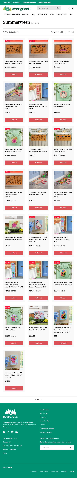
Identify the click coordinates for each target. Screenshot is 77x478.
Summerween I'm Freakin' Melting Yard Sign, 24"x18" (13, 238)
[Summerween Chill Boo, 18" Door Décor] (63, 92)
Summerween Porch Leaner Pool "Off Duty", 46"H (61, 239)
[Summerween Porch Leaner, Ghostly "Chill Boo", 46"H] (38, 92)
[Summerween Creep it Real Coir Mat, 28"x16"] (38, 49)
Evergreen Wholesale (47, 428)
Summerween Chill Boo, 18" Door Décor (62, 105)
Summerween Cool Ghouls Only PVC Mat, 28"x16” (38, 193)
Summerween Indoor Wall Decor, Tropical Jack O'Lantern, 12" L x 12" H (62, 330)
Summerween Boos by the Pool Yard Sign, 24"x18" (38, 329)
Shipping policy (44, 471)
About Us (43, 417)
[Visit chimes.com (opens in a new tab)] (44, 2)
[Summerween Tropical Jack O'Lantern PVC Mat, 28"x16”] (63, 180)
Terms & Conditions (9, 449)
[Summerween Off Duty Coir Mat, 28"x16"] (63, 49)
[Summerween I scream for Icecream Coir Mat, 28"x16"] (14, 180)
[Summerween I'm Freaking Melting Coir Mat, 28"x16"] (14, 49)
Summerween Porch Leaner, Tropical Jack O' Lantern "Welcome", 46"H (37, 285)
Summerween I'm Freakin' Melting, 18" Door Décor (13, 150)
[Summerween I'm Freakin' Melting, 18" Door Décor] (14, 137)
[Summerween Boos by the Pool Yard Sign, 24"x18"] (38, 315)
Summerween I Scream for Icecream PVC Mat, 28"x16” (13, 106)
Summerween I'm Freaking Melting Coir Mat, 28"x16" (13, 62)
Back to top (38, 400)
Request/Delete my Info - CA (12, 445)
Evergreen (9, 467)
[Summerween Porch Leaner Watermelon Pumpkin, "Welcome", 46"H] (14, 270)
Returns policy (54, 471)
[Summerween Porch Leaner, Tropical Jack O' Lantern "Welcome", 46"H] (38, 270)
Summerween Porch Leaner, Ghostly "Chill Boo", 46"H (38, 106)
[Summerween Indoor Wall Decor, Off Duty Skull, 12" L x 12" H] (14, 360)
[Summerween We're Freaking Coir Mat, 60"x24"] (38, 137)
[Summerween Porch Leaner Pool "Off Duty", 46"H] (63, 225)
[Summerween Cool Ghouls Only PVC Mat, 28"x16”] (38, 180)
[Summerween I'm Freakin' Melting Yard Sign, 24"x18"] (14, 225)
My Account (44, 413)
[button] (73, 8)
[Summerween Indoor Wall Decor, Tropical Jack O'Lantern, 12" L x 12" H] (63, 315)
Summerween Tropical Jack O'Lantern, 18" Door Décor (63, 284)
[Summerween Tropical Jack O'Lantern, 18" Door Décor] (63, 270)
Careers (42, 424)
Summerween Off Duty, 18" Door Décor (12, 329)
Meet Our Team (45, 421)
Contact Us (7, 442)
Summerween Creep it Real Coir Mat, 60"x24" (63, 150)
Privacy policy (33, 471)
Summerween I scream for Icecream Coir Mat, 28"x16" (13, 194)
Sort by (5, 32)
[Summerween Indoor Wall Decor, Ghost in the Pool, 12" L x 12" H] (38, 225)
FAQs (5, 453)
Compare (54, 32)
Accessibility (64, 471)
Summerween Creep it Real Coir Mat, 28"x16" (38, 62)
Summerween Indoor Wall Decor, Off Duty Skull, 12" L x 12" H (13, 375)
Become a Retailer (46, 432)
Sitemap (72, 471)
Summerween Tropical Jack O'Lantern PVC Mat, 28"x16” (63, 194)
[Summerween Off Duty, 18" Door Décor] (14, 315)
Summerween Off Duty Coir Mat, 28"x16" (61, 62)
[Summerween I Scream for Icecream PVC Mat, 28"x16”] (14, 92)
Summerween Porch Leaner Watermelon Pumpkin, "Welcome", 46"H (14, 285)
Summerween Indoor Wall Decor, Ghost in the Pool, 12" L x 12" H (38, 239)
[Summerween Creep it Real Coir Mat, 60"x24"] (63, 137)
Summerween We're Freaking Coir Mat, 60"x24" (38, 150)
